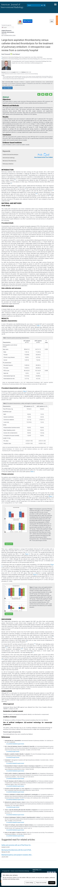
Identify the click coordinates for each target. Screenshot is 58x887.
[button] (55, 4)
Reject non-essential (41, 882)
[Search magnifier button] (44, 5)
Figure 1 (51, 496)
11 (53, 636)
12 (34, 643)
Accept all (51, 882)
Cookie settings (29, 882)
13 (6, 647)
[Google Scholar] (20, 743)
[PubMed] (14, 743)
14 (2, 659)
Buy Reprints (28, 21)
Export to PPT (9, 543)
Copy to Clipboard (7, 87)
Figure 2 (35, 574)
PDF (52, 21)
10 (49, 195)
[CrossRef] (8, 743)
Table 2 (25, 391)
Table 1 (39, 325)
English (5, 27)
